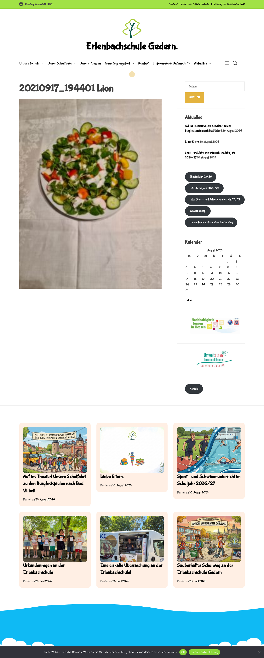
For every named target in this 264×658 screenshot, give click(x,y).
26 (203, 284)
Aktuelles (200, 63)
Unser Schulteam (60, 63)
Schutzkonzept (198, 211)
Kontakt (173, 4)
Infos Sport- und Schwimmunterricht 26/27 (215, 199)
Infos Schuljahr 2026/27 (204, 188)
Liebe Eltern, (192, 142)
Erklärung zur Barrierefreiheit (228, 4)
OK (183, 652)
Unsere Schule (29, 63)
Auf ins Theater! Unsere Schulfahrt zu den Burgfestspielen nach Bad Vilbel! (54, 484)
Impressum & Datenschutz (194, 4)
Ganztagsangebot (117, 63)
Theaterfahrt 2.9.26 (201, 177)
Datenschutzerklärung (204, 652)
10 (187, 273)
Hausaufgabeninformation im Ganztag (211, 222)
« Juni (188, 300)
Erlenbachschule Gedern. (132, 46)
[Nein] (259, 652)
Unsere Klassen (90, 63)
